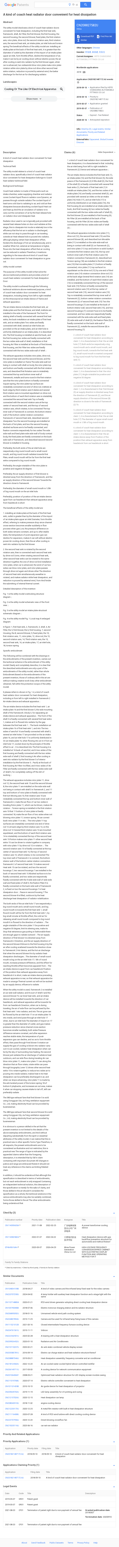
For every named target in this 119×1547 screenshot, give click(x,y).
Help (95, 1543)
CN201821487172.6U (14, 1454)
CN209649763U (12, 1392)
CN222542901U (12, 1336)
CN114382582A (12, 1237)
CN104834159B (12, 1289)
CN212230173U (12, 1409)
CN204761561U (12, 1330)
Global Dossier (106, 139)
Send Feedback (38, 1543)
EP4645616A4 (11, 1247)
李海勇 (88, 52)
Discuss (80, 142)
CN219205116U (12, 1425)
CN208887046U (12, 1358)
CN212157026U (12, 1397)
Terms (70, 1543)
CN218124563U (12, 1364)
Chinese (96, 48)
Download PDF (87, 36)
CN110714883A (12, 1302)
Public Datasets (57, 1543)
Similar (83, 40)
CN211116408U (12, 1414)
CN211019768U (12, 1381)
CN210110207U (12, 1347)
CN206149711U (12, 1369)
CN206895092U (12, 1313)
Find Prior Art (106, 36)
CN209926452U (12, 1341)
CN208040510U (12, 1403)
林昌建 (95, 52)
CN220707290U (12, 1294)
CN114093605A (12, 1225)
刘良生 (102, 52)
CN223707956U (12, 1420)
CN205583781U (12, 1353)
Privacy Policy (83, 1543)
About (24, 1543)
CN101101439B (12, 1386)
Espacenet (94, 139)
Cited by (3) (86, 129)
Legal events (98, 129)
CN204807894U (12, 1319)
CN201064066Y (12, 1375)
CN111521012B (12, 1324)
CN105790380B (12, 1308)
